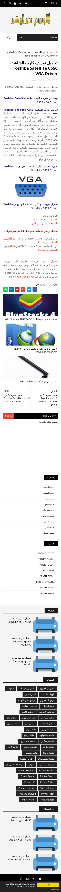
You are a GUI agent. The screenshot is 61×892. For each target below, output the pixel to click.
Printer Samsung (45, 581)
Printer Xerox (47, 593)
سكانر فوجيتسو (47, 723)
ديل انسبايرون (28, 717)
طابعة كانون (49, 527)
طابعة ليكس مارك (46, 758)
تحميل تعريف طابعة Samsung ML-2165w (20, 838)
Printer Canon (46, 559)
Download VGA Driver (21, 276)
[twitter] (20, 3)
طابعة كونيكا (49, 532)
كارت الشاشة (26, 758)
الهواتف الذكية (47, 694)
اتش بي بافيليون (46, 688)
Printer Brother (45, 553)
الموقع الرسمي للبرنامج (45, 223)
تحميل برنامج (50, 261)
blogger (9, 416)
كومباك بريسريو (47, 764)
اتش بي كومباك (26, 688)
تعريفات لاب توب (46, 711)
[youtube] (15, 3)
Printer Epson (46, 564)
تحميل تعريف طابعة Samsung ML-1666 (21, 818)
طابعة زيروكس (48, 510)
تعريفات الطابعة (29, 705)
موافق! (48, 884)
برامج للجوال (48, 705)
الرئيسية (54, 52)
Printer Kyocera (26, 788)
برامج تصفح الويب (26, 700)
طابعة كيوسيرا (31, 752)
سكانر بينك (11, 717)
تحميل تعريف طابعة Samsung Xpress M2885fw (21, 641)
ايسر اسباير (30, 694)
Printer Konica (47, 788)
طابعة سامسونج (47, 515)
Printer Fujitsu (47, 782)
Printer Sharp (47, 587)
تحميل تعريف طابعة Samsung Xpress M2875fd (21, 661)
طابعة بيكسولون (46, 735)
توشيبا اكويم (27, 711)
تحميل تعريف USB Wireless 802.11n (38, 381)
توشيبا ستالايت (47, 717)
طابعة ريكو (49, 504)
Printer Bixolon (46, 770)
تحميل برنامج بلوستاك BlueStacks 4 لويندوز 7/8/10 (31, 319)
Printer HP (48, 570)
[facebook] (26, 3)
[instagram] (10, 3)
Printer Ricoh (47, 576)
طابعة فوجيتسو (30, 746)
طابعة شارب (49, 521)
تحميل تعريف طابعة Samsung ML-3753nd (19, 620)
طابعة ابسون (48, 487)
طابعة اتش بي (48, 492)
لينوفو (31, 764)
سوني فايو (30, 723)
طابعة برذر (49, 498)
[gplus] (4, 3)
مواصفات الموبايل (14, 764)
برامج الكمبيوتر (41, 52)
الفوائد (10, 688)
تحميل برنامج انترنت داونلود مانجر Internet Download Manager (35, 350)
